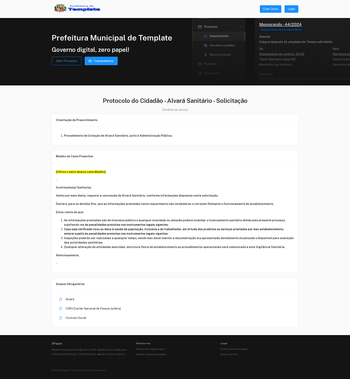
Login (291, 9)
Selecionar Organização (150, 349)
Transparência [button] (103, 61)
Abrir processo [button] (66, 61)
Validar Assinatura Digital (151, 354)
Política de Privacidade (233, 349)
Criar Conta (270, 9)
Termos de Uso (229, 354)
